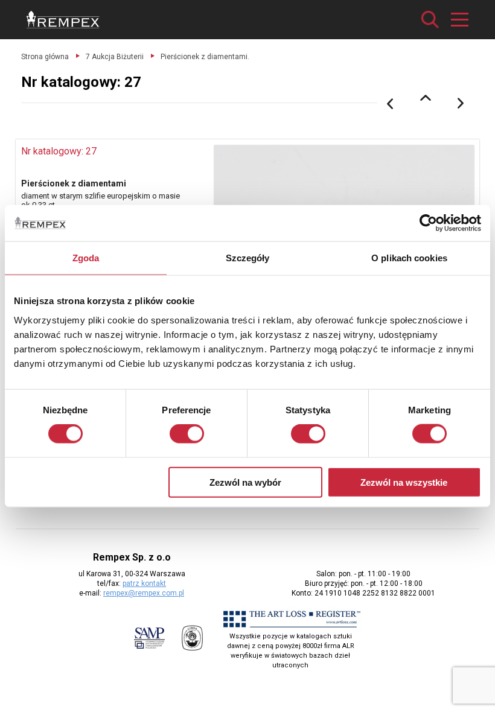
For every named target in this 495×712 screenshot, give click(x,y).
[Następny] (461, 104)
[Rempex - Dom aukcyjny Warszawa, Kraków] (63, 19)
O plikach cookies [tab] (409, 258)
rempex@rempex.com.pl (143, 593)
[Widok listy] (426, 97)
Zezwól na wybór (245, 482)
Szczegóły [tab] (248, 258)
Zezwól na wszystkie (403, 482)
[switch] (187, 433)
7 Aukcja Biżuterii (115, 56)
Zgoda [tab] (86, 258)
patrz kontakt (144, 583)
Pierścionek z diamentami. (205, 56)
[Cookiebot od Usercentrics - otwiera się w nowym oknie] (428, 223)
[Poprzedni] (390, 104)
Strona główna (45, 56)
